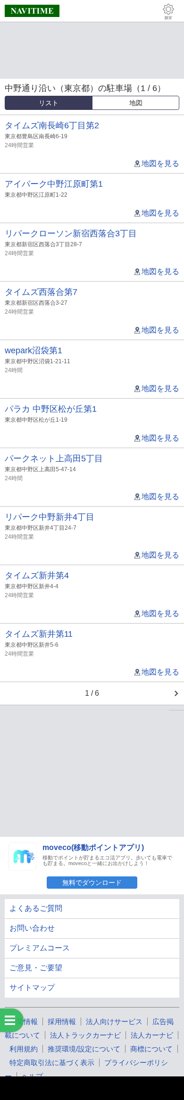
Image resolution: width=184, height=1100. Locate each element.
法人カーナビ (152, 1035)
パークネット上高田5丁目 (54, 458)
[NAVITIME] (32, 11)
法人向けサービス (114, 1021)
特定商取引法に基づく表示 (51, 1062)
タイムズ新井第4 (37, 575)
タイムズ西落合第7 (41, 292)
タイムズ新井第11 (39, 634)
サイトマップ (32, 987)
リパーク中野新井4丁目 (49, 517)
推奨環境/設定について (84, 1049)
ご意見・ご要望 (35, 968)
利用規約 (23, 1049)
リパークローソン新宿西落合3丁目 (71, 233)
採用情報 (62, 1021)
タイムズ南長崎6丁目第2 (52, 125)
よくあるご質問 (35, 908)
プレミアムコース (39, 948)
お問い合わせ (32, 928)
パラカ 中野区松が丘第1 (51, 409)
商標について (151, 1049)
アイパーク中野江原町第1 (54, 184)
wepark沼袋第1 (33, 350)
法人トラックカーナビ (85, 1035)
